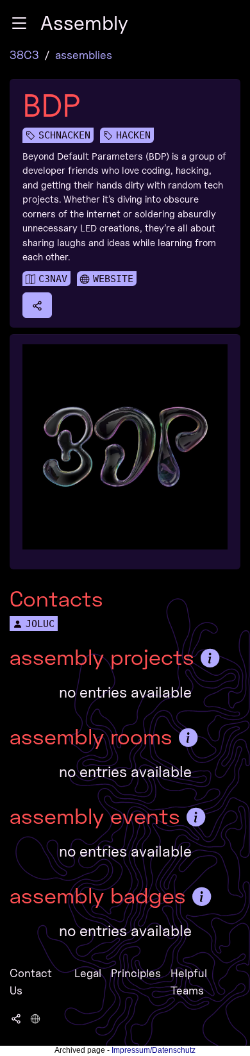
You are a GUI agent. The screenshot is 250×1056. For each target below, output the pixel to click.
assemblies (83, 55)
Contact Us (31, 981)
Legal (87, 973)
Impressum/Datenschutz (154, 1050)
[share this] (37, 305)
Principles (136, 973)
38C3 (24, 55)
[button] (19, 23)
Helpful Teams (189, 981)
